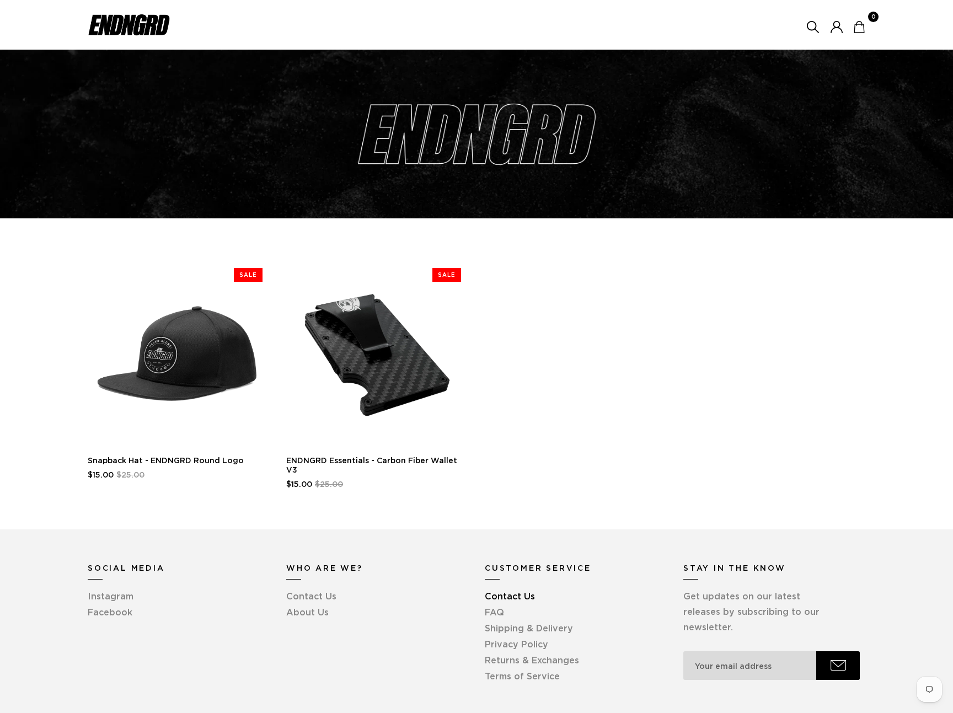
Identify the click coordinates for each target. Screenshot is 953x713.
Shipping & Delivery (529, 628)
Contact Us (311, 596)
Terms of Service (522, 676)
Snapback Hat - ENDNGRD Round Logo (166, 460)
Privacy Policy (516, 644)
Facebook (110, 612)
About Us (307, 612)
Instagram (110, 596)
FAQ (494, 612)
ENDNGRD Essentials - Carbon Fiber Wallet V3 (371, 465)
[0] (859, 26)
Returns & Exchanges (532, 660)
